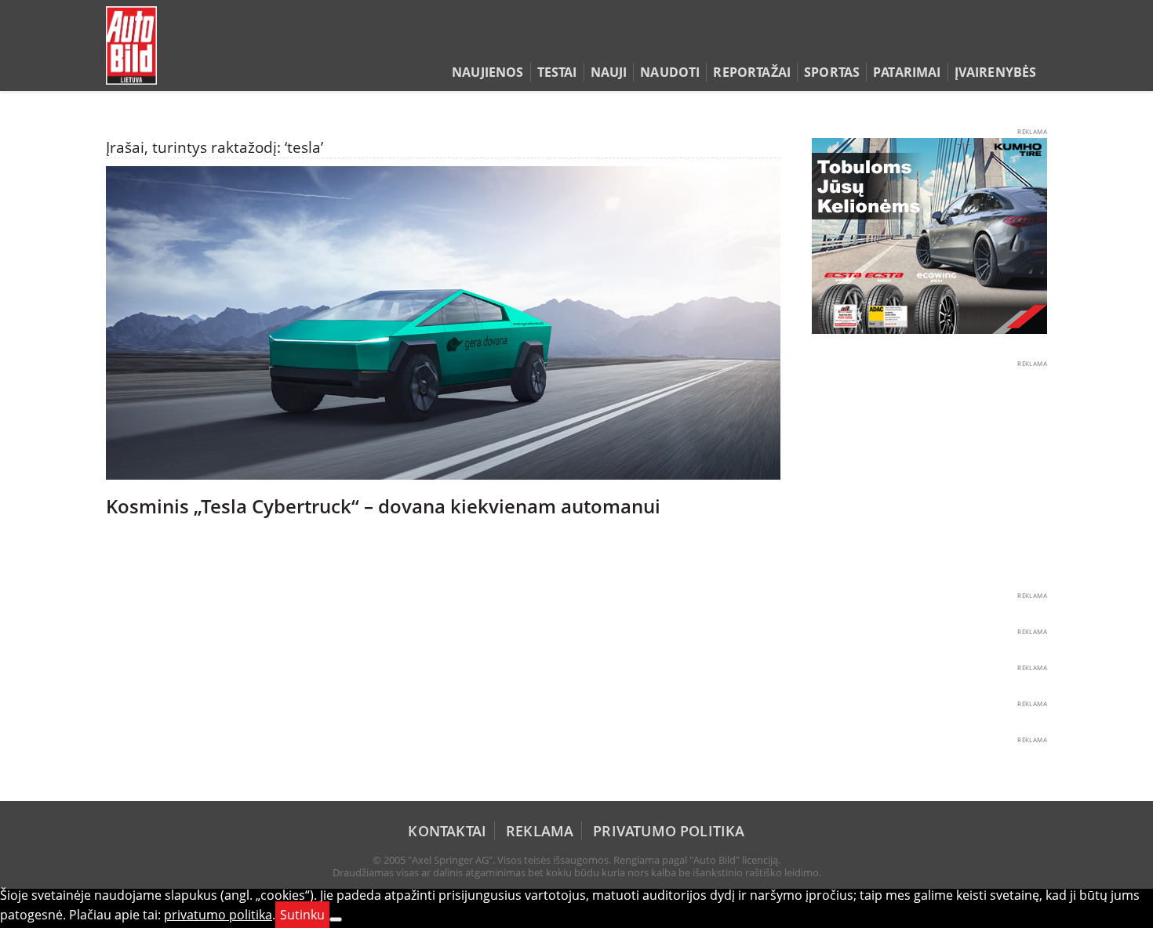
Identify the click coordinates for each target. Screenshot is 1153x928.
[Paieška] (965, 42)
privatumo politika (218, 914)
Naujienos (487, 72)
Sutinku (302, 914)
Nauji (609, 72)
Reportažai (752, 72)
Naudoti (670, 72)
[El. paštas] (989, 42)
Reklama (539, 830)
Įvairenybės (996, 72)
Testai (557, 72)
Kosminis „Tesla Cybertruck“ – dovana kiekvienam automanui (383, 506)
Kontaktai (447, 830)
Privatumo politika (668, 830)
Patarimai (906, 72)
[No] (335, 919)
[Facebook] (1013, 42)
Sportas (832, 72)
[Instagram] (1035, 42)
